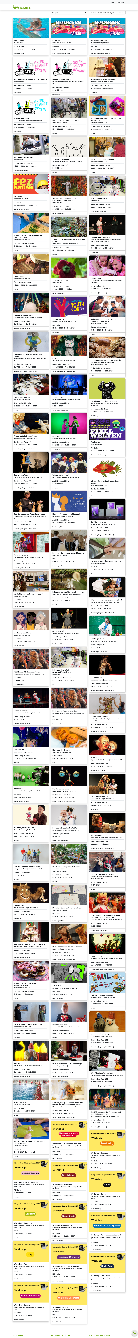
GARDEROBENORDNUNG (101, 1335)
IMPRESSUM (55, 1335)
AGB (90, 1335)
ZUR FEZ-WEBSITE (19, 1335)
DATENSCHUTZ (66, 1335)
